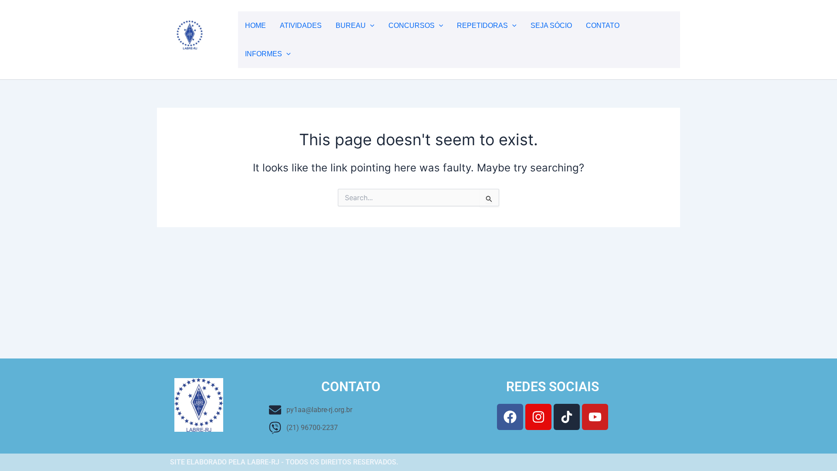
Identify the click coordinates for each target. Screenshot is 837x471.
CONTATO (602, 25)
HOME (255, 25)
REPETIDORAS (482, 25)
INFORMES (263, 54)
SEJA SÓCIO (551, 25)
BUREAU (351, 25)
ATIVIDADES (301, 25)
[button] (370, 25)
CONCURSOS (411, 25)
